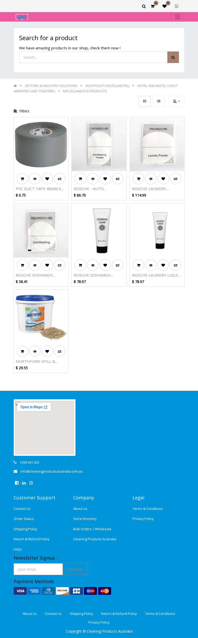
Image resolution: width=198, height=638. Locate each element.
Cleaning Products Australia (94, 539)
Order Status (24, 518)
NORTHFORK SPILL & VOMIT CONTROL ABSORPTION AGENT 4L (38, 361)
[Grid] (145, 101)
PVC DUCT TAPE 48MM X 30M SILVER (38, 189)
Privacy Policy (143, 518)
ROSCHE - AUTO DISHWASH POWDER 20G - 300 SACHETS (98, 189)
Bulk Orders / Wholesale (92, 529)
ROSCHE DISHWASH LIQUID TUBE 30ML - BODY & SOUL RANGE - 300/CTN (99, 275)
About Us (80, 508)
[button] (176, 101)
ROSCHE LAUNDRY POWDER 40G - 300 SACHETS (150, 189)
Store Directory (85, 518)
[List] (159, 101)
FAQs (18, 549)
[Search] (173, 57)
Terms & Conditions (148, 508)
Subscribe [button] (75, 569)
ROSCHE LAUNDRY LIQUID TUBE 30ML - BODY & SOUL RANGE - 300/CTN (156, 275)
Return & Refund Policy (32, 539)
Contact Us (22, 508)
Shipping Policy (25, 529)
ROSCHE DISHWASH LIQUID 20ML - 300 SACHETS (34, 275)
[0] (152, 6)
